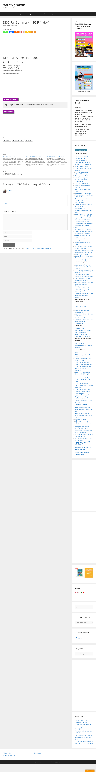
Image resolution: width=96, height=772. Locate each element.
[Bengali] (75, 592)
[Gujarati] (78, 592)
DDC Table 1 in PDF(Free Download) (13, 174)
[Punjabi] (81, 592)
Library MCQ (11, 14)
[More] (33, 32)
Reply (6, 203)
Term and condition (9, 755)
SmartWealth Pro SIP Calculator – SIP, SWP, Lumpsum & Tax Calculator (83, 722)
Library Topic (20, 14)
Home (3, 14)
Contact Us (37, 753)
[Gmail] (22, 32)
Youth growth (14, 5)
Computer (38, 14)
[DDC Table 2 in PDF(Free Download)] (35, 161)
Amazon (80, 638)
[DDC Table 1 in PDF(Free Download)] (57, 161)
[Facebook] (11, 32)
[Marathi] (80, 592)
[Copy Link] (28, 32)
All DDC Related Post (10, 99)
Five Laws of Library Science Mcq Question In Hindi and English (83, 737)
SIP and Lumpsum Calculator (82, 14)
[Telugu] (83, 592)
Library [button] (29, 14)
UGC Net (58, 14)
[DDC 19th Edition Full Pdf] (14, 161)
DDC (6, 171)
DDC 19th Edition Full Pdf (11, 173)
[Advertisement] (35, 44)
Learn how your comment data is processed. (38, 248)
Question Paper (67, 14)
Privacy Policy (7, 753)
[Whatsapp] (5, 32)
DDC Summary (8, 111)
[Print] (17, 32)
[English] (77, 592)
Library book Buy (48, 14)
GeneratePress (57, 762)
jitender (10, 190)
